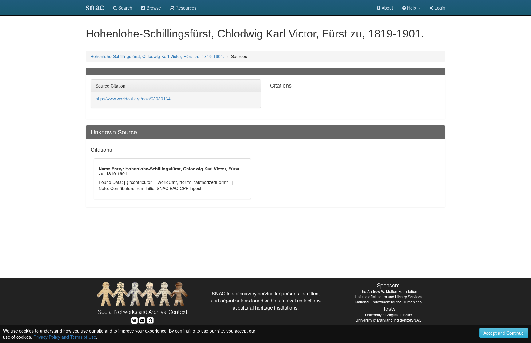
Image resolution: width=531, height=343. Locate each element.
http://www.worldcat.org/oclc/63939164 (133, 98)
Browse (153, 8)
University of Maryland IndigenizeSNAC (389, 319)
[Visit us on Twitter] (134, 319)
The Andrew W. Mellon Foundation (388, 291)
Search (124, 8)
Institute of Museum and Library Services (388, 296)
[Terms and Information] (150, 319)
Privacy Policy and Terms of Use (64, 337)
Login (439, 8)
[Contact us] (142, 319)
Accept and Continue (503, 333)
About (386, 8)
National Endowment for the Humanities (388, 301)
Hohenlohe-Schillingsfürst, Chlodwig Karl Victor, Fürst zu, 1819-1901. (157, 56)
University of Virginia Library (388, 314)
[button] (411, 7)
